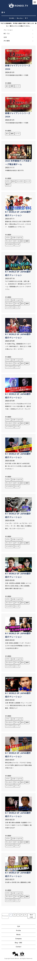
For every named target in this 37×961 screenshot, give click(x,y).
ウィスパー (9, 241)
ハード (17, 86)
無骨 (12, 86)
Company (18, 939)
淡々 (7, 86)
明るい (8, 185)
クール (17, 241)
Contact (18, 947)
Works (20, 18)
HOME (12, 18)
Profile (18, 931)
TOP (18, 927)
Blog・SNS (18, 943)
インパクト (20, 181)
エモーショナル (17, 238)
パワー (8, 181)
